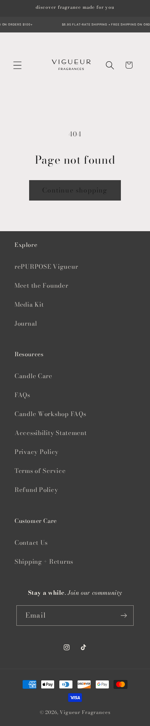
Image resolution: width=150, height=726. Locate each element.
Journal (26, 323)
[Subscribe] (123, 615)
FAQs (22, 395)
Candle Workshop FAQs (50, 414)
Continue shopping (74, 190)
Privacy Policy (37, 452)
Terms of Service (40, 470)
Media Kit (29, 304)
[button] (17, 65)
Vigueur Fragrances (85, 712)
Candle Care (33, 376)
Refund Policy (36, 489)
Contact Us (31, 542)
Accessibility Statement (51, 433)
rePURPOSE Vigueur (46, 266)
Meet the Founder (41, 285)
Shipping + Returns (44, 561)
